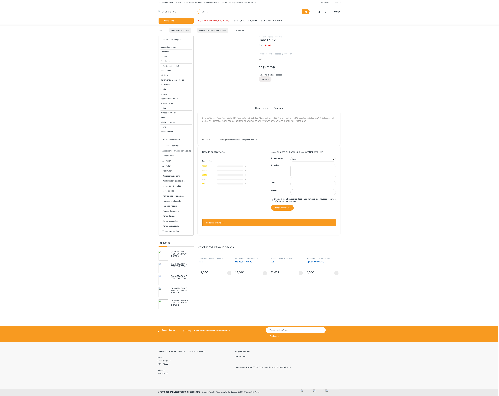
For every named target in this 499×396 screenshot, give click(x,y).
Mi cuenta (325, 2)
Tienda (337, 2)
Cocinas (163, 56)
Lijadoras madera (169, 206)
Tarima (163, 127)
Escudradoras (168, 191)
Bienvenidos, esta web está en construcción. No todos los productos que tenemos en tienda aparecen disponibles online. (207, 2)
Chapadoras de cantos (171, 176)
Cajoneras (164, 52)
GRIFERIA (164, 75)
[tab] (261, 109)
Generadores (165, 70)
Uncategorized (166, 131)
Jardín (163, 89)
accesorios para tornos (171, 146)
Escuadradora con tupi (171, 186)
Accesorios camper (168, 47)
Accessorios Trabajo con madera (212, 30)
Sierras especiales (169, 221)
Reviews (278, 108)
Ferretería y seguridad (169, 66)
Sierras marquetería (170, 226)
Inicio (161, 30)
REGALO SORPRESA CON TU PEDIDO (213, 21)
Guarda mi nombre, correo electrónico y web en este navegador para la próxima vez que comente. (304, 200)
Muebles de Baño (167, 103)
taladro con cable (167, 122)
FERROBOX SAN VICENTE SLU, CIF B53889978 (180, 392)
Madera (163, 94)
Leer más (229, 273)
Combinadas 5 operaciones (173, 181)
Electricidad (165, 61)
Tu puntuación (277, 158)
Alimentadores (168, 156)
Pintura (163, 108)
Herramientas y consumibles (172, 80)
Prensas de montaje (170, 211)
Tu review (275, 165)
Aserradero (167, 161)
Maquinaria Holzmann (180, 30)
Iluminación (165, 84)
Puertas (163, 117)
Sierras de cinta (168, 216)
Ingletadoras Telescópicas (173, 196)
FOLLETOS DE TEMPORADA (245, 21)
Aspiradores (167, 166)
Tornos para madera (170, 231)
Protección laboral (167, 113)
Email (274, 190)
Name (274, 182)
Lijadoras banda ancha (171, 201)
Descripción (261, 108)
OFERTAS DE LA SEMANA (271, 21)
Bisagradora (167, 171)
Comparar (288, 54)
